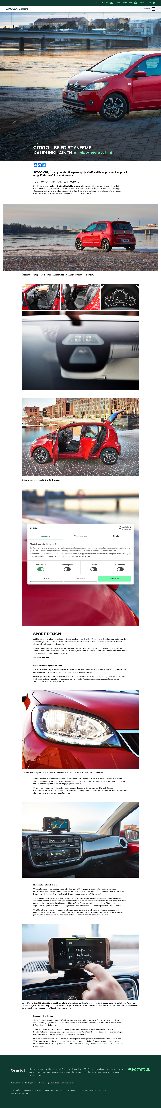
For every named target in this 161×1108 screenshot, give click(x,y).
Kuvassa (120, 1069)
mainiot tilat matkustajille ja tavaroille (67, 186)
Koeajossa (100, 1069)
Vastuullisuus (65, 1072)
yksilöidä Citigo (97, 1032)
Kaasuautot (110, 1069)
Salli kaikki (114, 579)
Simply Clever (77, 1069)
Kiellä (46, 579)
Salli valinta (80, 579)
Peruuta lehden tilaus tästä (95, 1090)
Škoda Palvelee (52, 1072)
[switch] (67, 569)
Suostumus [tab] (45, 536)
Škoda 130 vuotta (79, 1072)
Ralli (39, 1076)
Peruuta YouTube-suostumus (71, 1090)
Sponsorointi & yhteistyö (112, 1072)
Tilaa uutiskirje (101, 3)
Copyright (45, 1090)
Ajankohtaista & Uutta (38, 1069)
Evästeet (54, 1090)
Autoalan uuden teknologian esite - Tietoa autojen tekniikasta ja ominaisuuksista (42, 1083)
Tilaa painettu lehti (124, 3)
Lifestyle (51, 1069)
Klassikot (32, 1076)
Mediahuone (145, 3)
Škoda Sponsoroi (63, 1069)
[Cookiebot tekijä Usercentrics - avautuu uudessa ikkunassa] (120, 528)
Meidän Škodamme (37, 1072)
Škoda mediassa (94, 1072)
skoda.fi (45, 657)
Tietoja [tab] (116, 536)
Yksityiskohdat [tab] (80, 536)
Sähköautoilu (89, 1069)
